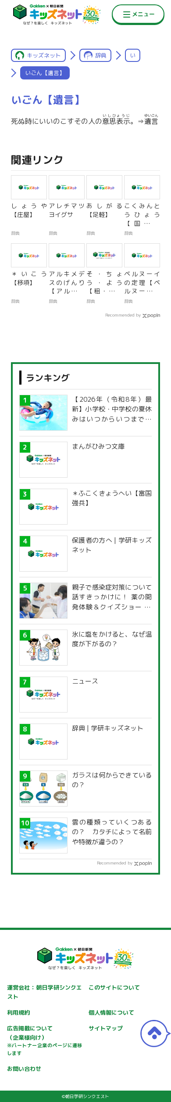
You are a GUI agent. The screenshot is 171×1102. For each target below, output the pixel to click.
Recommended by (123, 315)
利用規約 (18, 1012)
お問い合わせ (24, 1069)
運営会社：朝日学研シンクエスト (44, 992)
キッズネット (44, 55)
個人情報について (111, 1012)
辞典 (101, 55)
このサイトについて (114, 987)
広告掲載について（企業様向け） (44, 1040)
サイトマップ (106, 1028)
